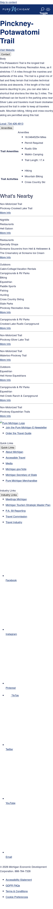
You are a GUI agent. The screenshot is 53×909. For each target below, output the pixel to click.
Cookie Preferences (17, 897)
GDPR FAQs (13, 885)
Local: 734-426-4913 (11, 123)
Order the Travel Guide (18, 433)
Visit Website (7, 50)
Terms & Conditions (17, 891)
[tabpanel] (26, 91)
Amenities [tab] (6, 128)
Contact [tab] (5, 54)
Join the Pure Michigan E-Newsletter (26, 427)
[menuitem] (29, 897)
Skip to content (8, 2)
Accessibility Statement (19, 879)
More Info (5, 212)
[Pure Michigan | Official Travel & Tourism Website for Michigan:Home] (16, 9)
